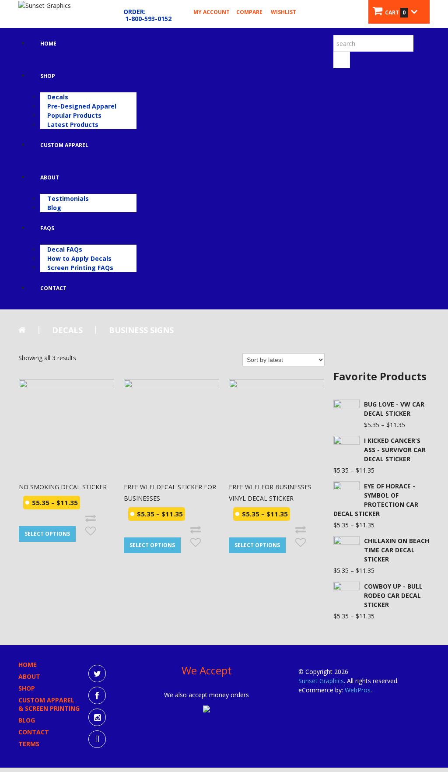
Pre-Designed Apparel (81, 106)
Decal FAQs (64, 249)
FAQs (47, 228)
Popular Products (74, 115)
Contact (53, 288)
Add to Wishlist (90, 531)
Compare (249, 12)
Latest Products (72, 124)
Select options (47, 533)
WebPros (358, 690)
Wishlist (283, 12)
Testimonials (68, 198)
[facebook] (97, 695)
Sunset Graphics (321, 681)
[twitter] (97, 673)
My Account (211, 12)
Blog (54, 208)
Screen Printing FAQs (80, 267)
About (49, 177)
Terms (28, 744)
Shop (47, 76)
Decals (57, 97)
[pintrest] (97, 739)
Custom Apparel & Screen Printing (49, 704)
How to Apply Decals (79, 258)
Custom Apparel (64, 145)
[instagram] (97, 717)
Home (48, 43)
